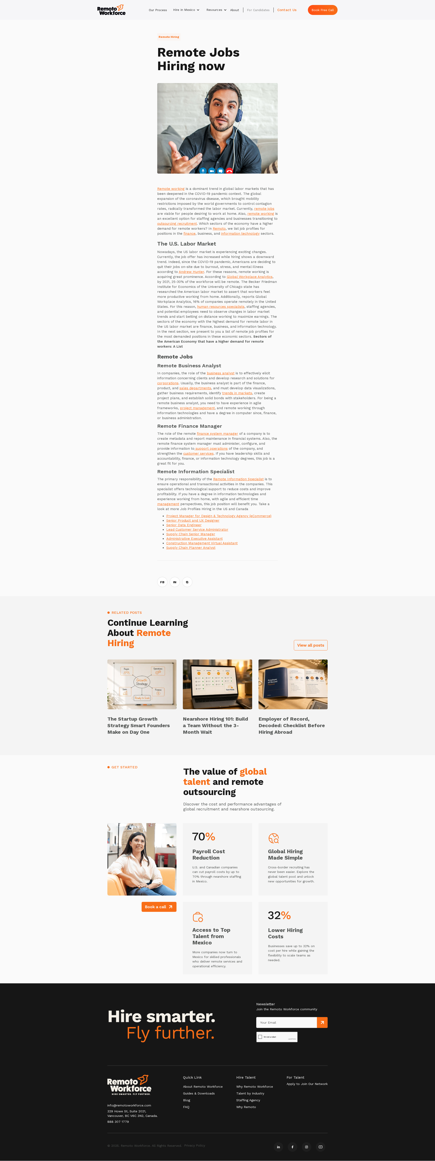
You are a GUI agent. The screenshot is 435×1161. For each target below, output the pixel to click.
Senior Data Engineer (184, 525)
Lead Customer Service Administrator (197, 530)
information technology (240, 234)
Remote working (171, 189)
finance (190, 234)
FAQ (186, 1107)
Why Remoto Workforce (254, 1086)
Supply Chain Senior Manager (190, 534)
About (234, 10)
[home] (111, 10)
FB (162, 582)
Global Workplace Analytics (250, 277)
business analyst (220, 373)
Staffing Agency (248, 1100)
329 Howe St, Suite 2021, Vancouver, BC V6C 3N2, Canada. (132, 1113)
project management (197, 408)
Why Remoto (246, 1107)
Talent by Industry (250, 1093)
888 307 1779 (118, 1121)
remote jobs (264, 209)
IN (174, 582)
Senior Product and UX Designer (193, 520)
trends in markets (237, 393)
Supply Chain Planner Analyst (190, 548)
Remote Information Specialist (238, 479)
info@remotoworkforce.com (129, 1105)
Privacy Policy (194, 1145)
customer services (198, 454)
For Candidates (258, 10)
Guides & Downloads (199, 1093)
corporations (168, 383)
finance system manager (217, 434)
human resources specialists (220, 307)
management (168, 504)
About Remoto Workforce (203, 1086)
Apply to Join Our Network (307, 1084)
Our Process (158, 10)
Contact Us (287, 10)
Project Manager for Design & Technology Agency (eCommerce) (218, 516)
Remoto (219, 229)
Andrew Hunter (191, 272)
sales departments (195, 388)
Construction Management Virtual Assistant (202, 543)
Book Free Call (323, 10)
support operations (211, 449)
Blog (186, 1100)
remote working (260, 214)
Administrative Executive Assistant (194, 539)
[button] (186, 10)
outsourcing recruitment (177, 224)
